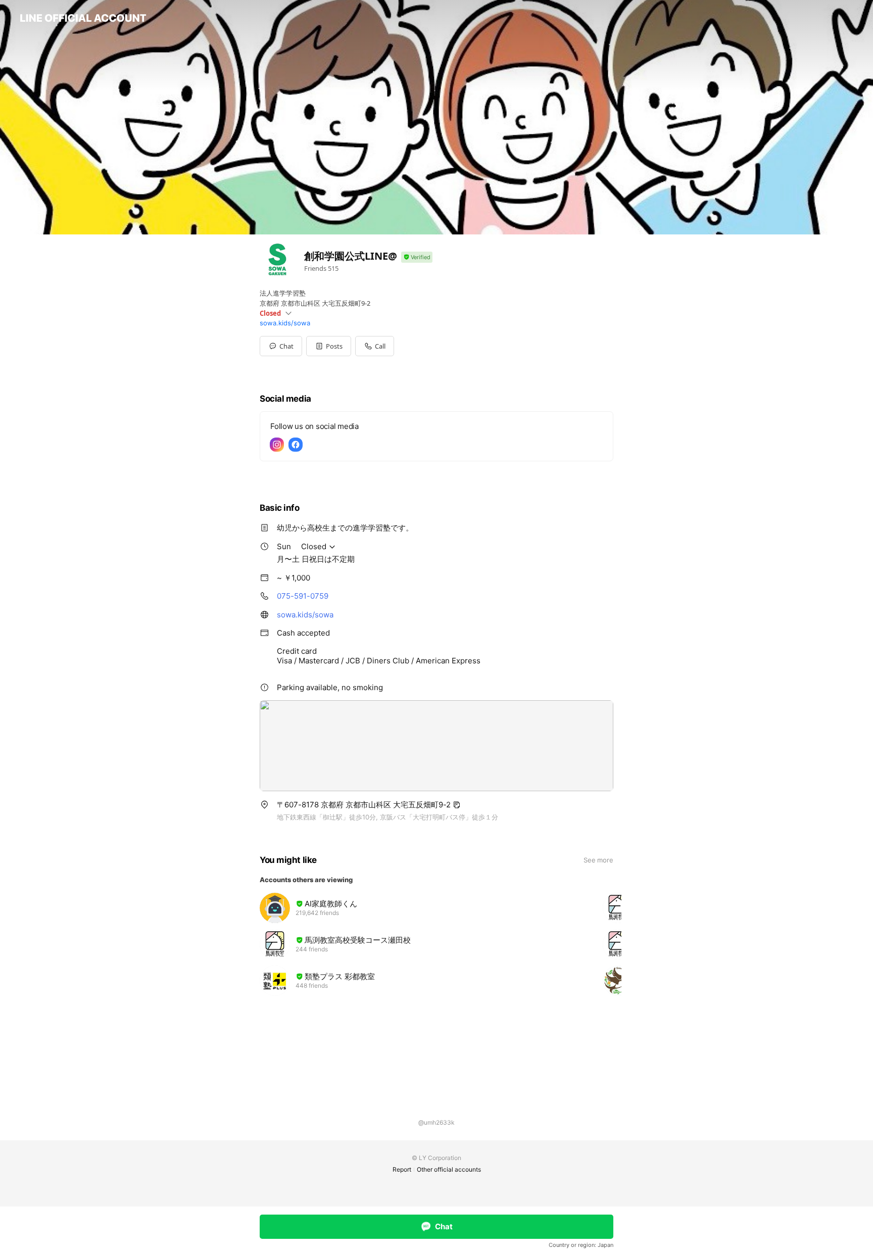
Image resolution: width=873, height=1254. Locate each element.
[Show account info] (416, 257)
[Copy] (457, 805)
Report (402, 1169)
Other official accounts (449, 1169)
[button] (328, 346)
